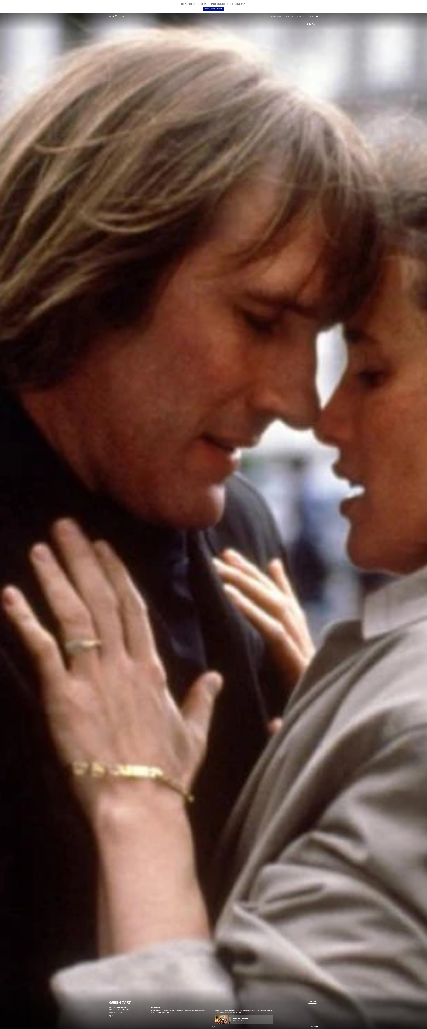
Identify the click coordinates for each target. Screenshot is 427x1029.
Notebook (290, 17)
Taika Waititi (238, 1021)
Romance (119, 1012)
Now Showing (277, 17)
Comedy (112, 1012)
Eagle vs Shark (240, 1018)
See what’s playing (213, 9)
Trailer (313, 1002)
